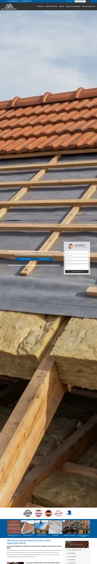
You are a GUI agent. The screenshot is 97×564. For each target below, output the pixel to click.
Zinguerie (61, 6)
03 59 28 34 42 (14, 1)
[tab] (48, 282)
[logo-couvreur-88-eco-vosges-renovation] (9, 6)
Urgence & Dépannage (51, 6)
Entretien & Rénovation (88, 6)
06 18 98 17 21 (27, 1)
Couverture (40, 6)
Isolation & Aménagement (73, 6)
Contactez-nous (43, 259)
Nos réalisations (25, 259)
